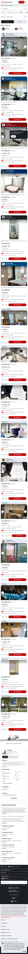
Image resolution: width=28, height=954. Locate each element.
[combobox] (13, 8)
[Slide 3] (13, 191)
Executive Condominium (18, 810)
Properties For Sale (5, 929)
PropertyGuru (4, 923)
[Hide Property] (22, 39)
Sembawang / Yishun (16, 840)
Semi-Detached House (20, 811)
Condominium (5, 810)
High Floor (4, 859)
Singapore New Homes (6, 935)
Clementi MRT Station (17, 853)
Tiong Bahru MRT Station (7, 853)
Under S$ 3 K (11, 834)
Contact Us (3, 872)
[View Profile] (14, 35)
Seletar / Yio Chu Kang (6, 840)
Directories (3, 926)
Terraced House (5, 811)
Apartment (10, 810)
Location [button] (11, 757)
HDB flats (8, 916)
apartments (3, 916)
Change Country (5, 876)
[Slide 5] (15, 191)
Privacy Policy (20, 946)
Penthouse (9, 859)
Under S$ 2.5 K (5, 834)
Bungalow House (7, 812)
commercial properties (5, 917)
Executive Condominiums (15, 916)
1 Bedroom (8, 827)
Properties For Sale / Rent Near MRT (9, 938)
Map (21, 21)
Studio (3, 827)
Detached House (12, 811)
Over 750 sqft (4, 846)
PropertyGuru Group (6, 870)
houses (22, 916)
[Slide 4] (14, 191)
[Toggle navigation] (26, 2)
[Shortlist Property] (25, 39)
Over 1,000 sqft (11, 846)
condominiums (21, 914)
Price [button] (16, 757)
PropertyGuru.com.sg (5, 905)
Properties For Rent (5, 932)
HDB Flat (24, 809)
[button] (5, 767)
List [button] (8, 21)
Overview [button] (5, 757)
